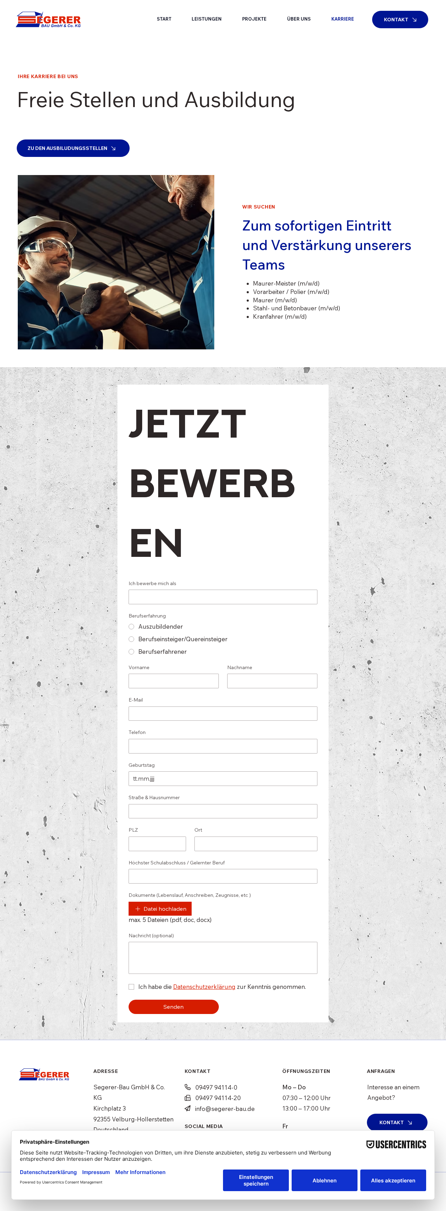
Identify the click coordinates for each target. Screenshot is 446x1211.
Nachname (239, 667)
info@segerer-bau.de (225, 1108)
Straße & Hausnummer (154, 797)
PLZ (133, 830)
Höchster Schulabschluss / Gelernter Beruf (177, 863)
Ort (198, 830)
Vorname (139, 667)
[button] (207, 19)
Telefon (137, 732)
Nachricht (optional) (151, 935)
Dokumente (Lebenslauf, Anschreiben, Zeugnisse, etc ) (190, 895)
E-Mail (136, 700)
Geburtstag (142, 765)
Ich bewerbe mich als (152, 583)
